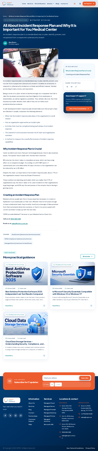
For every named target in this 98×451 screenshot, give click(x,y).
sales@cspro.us (86, 417)
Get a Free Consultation (77, 109)
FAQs (30, 424)
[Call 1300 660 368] (74, 3)
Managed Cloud (49, 403)
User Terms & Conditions (75, 448)
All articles (86, 256)
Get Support (88, 3)
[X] (10, 415)
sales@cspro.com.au (20, 223)
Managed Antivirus (47, 420)
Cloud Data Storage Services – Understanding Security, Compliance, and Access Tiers (24, 342)
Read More (9, 306)
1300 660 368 (15, 219)
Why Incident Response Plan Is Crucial (78, 71)
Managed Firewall (50, 409)
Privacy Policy (90, 448)
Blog (30, 409)
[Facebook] (5, 415)
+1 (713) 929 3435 (86, 414)
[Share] (67, 87)
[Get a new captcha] (52, 384)
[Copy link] (76, 87)
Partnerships (33, 416)
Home (24, 3)
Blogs (57, 3)
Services (49, 3)
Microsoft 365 (48, 424)
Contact (31, 413)
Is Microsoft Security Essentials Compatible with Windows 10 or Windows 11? (72, 292)
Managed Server (49, 406)
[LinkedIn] (15, 415)
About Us (30, 3)
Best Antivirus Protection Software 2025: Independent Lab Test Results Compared (24, 292)
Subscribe (84, 378)
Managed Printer (49, 416)
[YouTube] (21, 415)
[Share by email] (71, 87)
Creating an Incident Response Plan (78, 74)
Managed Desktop (50, 413)
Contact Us (64, 3)
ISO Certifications (40, 3)
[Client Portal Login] (79, 3)
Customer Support (32, 420)
